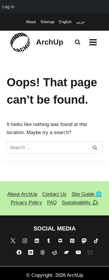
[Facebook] (19, 252)
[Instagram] (25, 241)
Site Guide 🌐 (87, 194)
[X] (13, 241)
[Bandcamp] (66, 252)
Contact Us (54, 194)
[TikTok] (96, 241)
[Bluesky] (90, 252)
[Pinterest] (72, 241)
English (65, 22)
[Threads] (43, 252)
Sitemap (47, 22)
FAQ (52, 202)
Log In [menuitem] (8, 6)
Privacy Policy (26, 202)
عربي (80, 22)
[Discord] (60, 241)
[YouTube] (78, 252)
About (31, 22)
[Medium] (31, 252)
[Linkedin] (37, 241)
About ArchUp (22, 194)
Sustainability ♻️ (80, 202)
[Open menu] (93, 42)
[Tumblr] (48, 241)
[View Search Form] (77, 42)
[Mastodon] (84, 241)
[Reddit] (55, 252)
